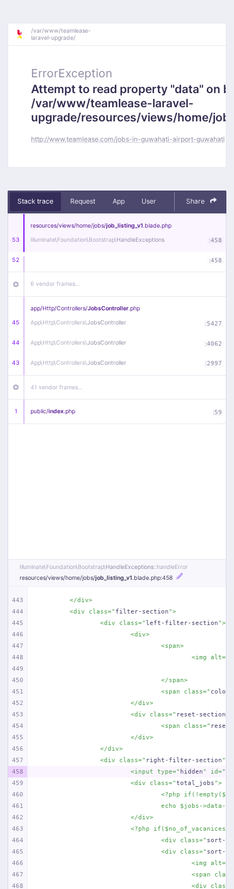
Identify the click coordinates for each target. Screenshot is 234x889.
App (119, 201)
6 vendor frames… (55, 283)
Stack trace (35, 201)
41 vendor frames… (56, 387)
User (148, 201)
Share (196, 201)
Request (82, 201)
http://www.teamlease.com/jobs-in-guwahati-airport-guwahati (128, 139)
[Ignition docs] (23, 34)
